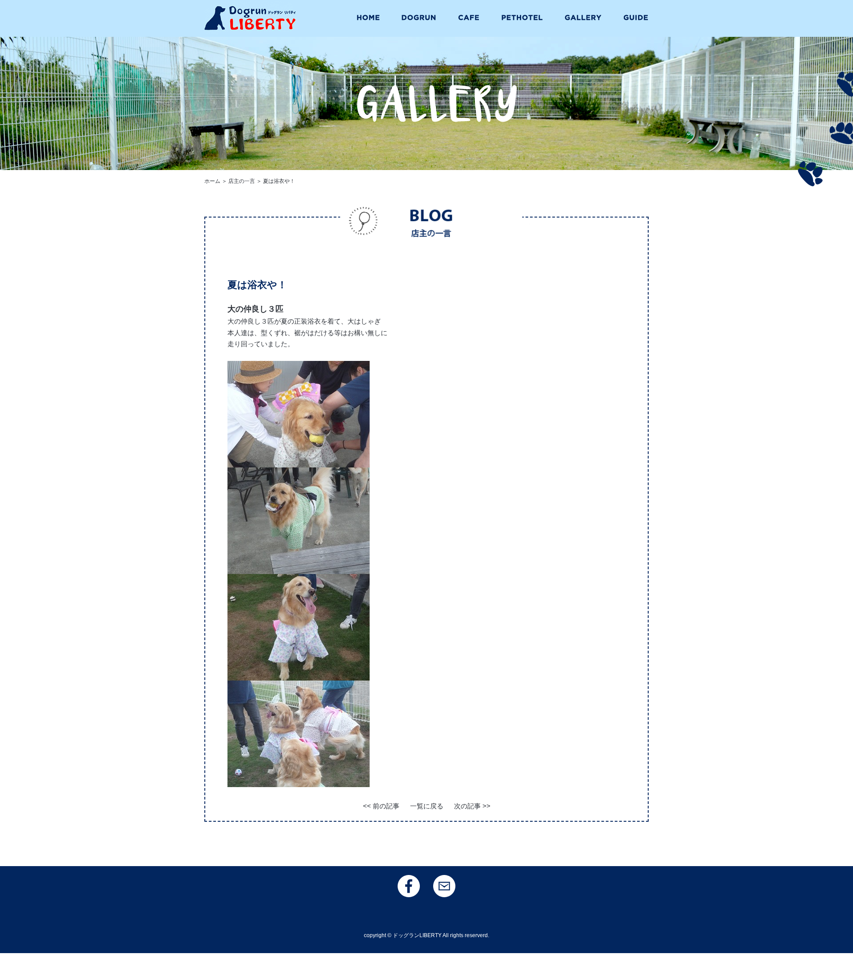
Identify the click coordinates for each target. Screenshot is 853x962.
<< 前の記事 (381, 806)
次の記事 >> (472, 806)
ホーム (212, 181)
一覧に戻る (426, 806)
